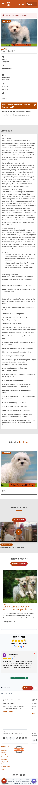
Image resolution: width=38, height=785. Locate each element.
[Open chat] (34, 781)
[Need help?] (4, 781)
